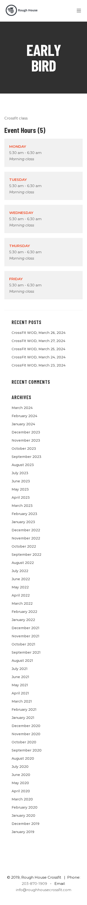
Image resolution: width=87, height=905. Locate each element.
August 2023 (23, 465)
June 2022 (21, 579)
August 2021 (22, 660)
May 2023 (20, 489)
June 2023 (21, 481)
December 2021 (25, 628)
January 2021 (23, 718)
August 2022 (23, 563)
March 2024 (22, 408)
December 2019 (25, 824)
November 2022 (26, 538)
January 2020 (23, 815)
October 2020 (24, 742)
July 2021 (20, 669)
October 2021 (23, 644)
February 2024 (24, 416)
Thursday (19, 245)
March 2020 (22, 799)
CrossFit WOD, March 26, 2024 (38, 333)
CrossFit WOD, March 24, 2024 (38, 357)
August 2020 (23, 758)
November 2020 (26, 734)
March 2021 (22, 701)
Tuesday (18, 179)
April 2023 (21, 497)
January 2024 (23, 424)
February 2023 (24, 514)
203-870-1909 (34, 883)
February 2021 (24, 709)
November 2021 (25, 636)
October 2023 (24, 448)
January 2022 (23, 620)
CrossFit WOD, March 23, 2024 (38, 365)
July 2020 (20, 766)
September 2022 (26, 554)
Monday (17, 146)
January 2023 (23, 522)
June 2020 (21, 775)
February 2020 (24, 807)
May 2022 (20, 587)
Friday (16, 279)
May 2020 (20, 783)
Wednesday (21, 212)
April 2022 (21, 595)
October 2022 (24, 546)
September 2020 (27, 750)
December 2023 (26, 432)
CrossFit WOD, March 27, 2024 (38, 341)
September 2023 (26, 457)
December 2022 (26, 530)
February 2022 (24, 611)
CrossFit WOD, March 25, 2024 (38, 349)
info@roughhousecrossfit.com (43, 889)
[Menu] (80, 10)
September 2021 (26, 652)
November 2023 (26, 440)
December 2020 (26, 726)
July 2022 (20, 571)
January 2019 (23, 832)
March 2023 (22, 505)
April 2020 (21, 791)
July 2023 (20, 473)
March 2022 (22, 603)
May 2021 (20, 685)
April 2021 (20, 693)
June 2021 (20, 677)
